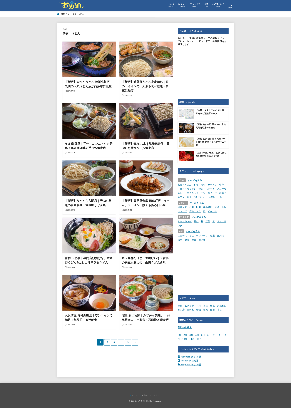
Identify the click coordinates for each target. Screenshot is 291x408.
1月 (179, 334)
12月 (199, 338)
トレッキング (185, 221)
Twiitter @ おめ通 (189, 360)
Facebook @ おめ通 (190, 356)
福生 (205, 305)
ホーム (134, 395)
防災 (180, 239)
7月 (215, 334)
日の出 (190, 309)
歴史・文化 (195, 211)
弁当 (189, 197)
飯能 (212, 309)
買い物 (202, 239)
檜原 (205, 309)
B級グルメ (199, 197)
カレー (181, 192)
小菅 (219, 309)
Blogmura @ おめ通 (190, 364)
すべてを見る (195, 180)
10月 (184, 338)
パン (203, 192)
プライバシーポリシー (151, 395)
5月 (203, 334)
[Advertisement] (203, 72)
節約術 (220, 235)
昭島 (212, 305)
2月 (185, 334)
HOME (62, 14)
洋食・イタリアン (187, 188)
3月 (191, 334)
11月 (191, 338)
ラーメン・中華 (216, 184)
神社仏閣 (182, 207)
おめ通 (139, 401)
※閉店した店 (215, 197)
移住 (191, 235)
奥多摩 (181, 309)
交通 (212, 235)
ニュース (182, 235)
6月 (209, 334)
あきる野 (189, 305)
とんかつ (221, 188)
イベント (212, 211)
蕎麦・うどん (185, 184)
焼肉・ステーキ (207, 188)
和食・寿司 (200, 184)
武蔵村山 (221, 305)
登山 (196, 221)
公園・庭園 (195, 207)
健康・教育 (190, 239)
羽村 (198, 305)
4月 (197, 334)
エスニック (193, 192)
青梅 (180, 305)
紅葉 (217, 207)
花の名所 (207, 207)
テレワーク (202, 235)
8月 (221, 334)
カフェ (181, 197)
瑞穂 (198, 309)
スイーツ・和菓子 (217, 192)
